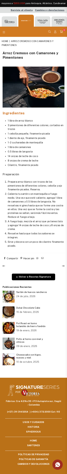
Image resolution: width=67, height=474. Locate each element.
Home (5, 41)
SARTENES (33, 445)
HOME (33, 440)
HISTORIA (33, 427)
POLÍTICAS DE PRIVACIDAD (33, 454)
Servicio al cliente (22, 10)
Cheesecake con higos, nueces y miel (28, 356)
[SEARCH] (49, 31)
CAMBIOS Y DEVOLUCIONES (33, 464)
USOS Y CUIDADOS (33, 422)
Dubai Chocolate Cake (28, 308)
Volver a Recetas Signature (34, 276)
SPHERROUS (33, 431)
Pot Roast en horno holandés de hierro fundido (31, 325)
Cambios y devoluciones (49, 10)
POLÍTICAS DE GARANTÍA (33, 459)
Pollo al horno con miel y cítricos (29, 340)
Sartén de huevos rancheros (31, 292)
